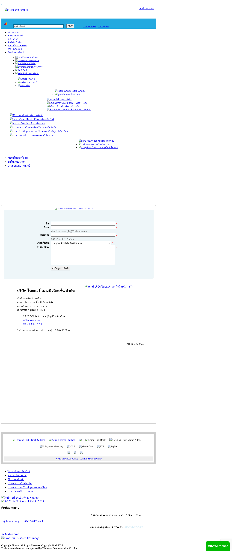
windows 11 (33, 60)
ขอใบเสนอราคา (146, 8)
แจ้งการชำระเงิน (71, 106)
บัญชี (24, 70)
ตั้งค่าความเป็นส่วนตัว (13, 542)
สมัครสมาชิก (89, 26)
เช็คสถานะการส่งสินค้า (80, 109)
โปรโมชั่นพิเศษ (78, 91)
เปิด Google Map (134, 344)
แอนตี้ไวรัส (33, 58)
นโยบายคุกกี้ (65, 542)
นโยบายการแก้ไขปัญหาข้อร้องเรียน (27, 487)
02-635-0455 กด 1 (32, 324)
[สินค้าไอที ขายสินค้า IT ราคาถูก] (20, 497)
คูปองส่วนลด (74, 94)
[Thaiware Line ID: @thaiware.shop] (74, 207)
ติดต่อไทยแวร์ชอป (16, 52)
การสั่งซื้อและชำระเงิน (17, 45)
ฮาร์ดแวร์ (33, 82)
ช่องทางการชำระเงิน (77, 103)
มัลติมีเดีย (31, 63)
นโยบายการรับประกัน (47, 127)
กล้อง (27, 85)
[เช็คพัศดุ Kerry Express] (62, 439)
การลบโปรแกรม (45, 135)
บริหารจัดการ (36, 67)
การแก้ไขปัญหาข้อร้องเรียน (55, 131)
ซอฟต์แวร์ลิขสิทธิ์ (15, 36)
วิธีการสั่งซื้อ (65, 99)
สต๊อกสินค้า (33, 73)
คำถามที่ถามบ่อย (17, 475)
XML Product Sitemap (67, 458)
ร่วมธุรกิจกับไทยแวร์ (108, 147)
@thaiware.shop (31, 320)
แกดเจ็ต (31, 79)
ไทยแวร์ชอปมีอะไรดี (44, 119)
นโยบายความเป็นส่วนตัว (41, 542)
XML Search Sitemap (91, 458)
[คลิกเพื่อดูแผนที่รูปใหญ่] (109, 286)
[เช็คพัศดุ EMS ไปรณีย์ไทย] (29, 439)
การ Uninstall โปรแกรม (20, 491)
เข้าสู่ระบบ (103, 26)
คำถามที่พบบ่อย (15, 49)
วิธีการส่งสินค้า (36, 115)
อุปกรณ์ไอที (13, 39)
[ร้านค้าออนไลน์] (16, 10)
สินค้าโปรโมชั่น (15, 42)
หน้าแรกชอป (13, 32)
